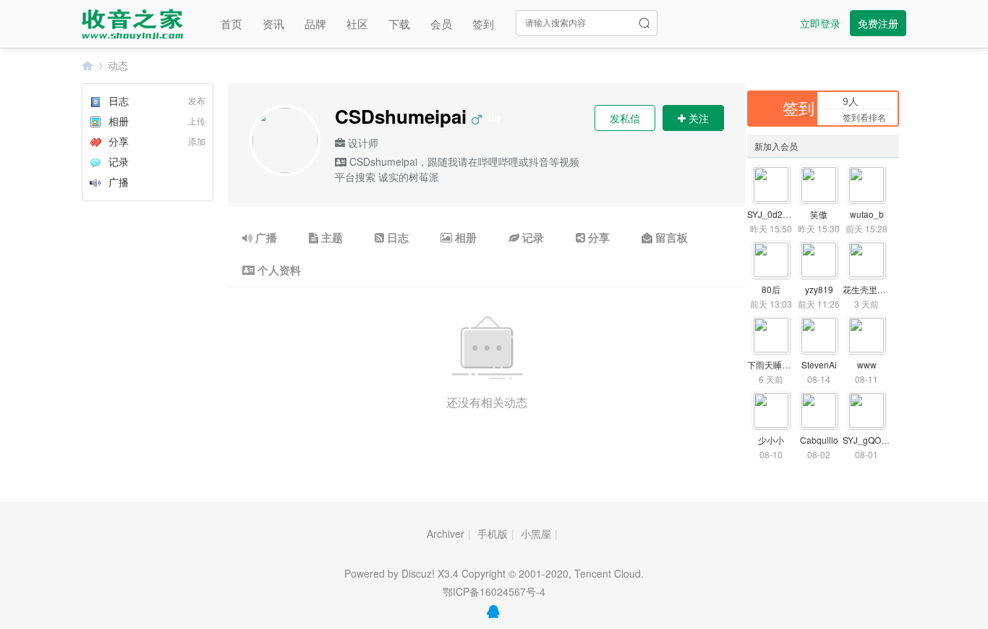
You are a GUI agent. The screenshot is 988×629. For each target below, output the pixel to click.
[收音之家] (132, 21)
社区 (357, 23)
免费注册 (878, 23)
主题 (330, 237)
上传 (196, 120)
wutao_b (867, 214)
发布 (196, 100)
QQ (493, 611)
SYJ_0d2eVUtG (777, 214)
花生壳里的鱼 (869, 289)
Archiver (445, 533)
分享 (118, 141)
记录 (118, 161)
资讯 (273, 23)
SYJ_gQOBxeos (874, 440)
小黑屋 (536, 533)
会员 (441, 23)
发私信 (625, 118)
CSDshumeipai (418, 116)
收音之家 (87, 65)
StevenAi (819, 364)
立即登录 (820, 23)
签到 (483, 23)
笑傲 (818, 214)
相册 (118, 121)
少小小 (771, 440)
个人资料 (278, 270)
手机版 (492, 533)
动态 (118, 65)
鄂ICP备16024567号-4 (494, 591)
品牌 (315, 23)
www (867, 364)
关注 (697, 118)
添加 (196, 141)
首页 (231, 23)
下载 (399, 23)
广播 (118, 181)
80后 (771, 289)
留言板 (670, 237)
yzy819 (819, 289)
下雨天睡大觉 (773, 364)
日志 (118, 100)
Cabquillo (819, 440)
